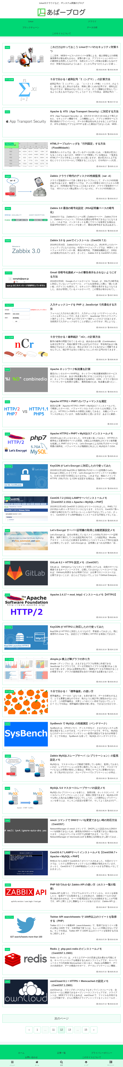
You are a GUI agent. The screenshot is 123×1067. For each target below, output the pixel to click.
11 (53, 1029)
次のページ (61, 1018)
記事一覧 (61, 1053)
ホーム (21, 1053)
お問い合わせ (31, 1057)
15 (85, 1029)
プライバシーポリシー (101, 1053)
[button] (113, 635)
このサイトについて (91, 1057)
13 (69, 1029)
